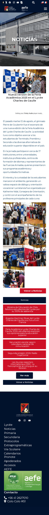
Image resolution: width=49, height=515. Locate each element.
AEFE (8, 469)
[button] (33, 2)
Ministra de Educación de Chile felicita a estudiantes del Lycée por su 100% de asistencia (22, 309)
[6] (13, 277)
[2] (13, 234)
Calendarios (12, 453)
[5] (35, 255)
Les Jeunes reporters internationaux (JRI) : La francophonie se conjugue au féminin (22, 365)
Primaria (10, 433)
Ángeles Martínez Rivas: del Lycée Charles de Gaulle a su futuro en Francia (22, 320)
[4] (13, 255)
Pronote (9, 457)
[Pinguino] (6, 2)
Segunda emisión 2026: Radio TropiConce (22, 354)
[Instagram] (14, 2)
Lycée (8, 424)
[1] (35, 213)
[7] (13, 213)
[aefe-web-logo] (24, 8)
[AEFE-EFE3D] (24, 481)
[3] (35, 234)
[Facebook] (10, 2)
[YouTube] (18, 2)
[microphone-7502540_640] (3, 2)
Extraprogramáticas (18, 445)
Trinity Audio (28, 113)
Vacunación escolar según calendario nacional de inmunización (22, 344)
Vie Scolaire (12, 449)
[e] (21, 2)
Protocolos (11, 441)
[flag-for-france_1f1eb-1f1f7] (45, 2)
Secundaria (12, 437)
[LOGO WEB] (10, 8)
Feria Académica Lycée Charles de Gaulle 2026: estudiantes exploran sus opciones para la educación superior (22, 332)
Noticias (9, 429)
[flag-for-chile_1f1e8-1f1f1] (42, 2)
